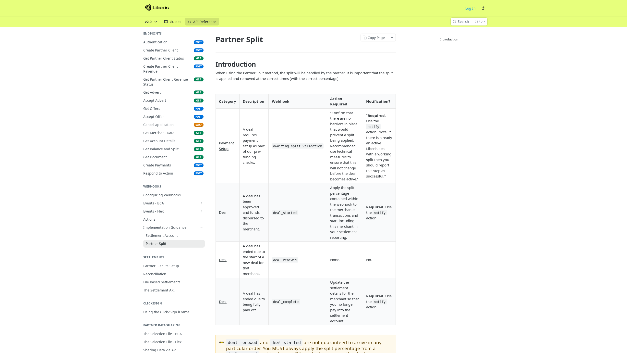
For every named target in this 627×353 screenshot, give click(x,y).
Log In (470, 8)
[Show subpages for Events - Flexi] (202, 211)
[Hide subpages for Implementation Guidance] (202, 227)
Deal (223, 212)
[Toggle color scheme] (483, 8)
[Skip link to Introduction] (212, 64)
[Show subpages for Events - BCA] (202, 203)
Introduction (449, 39)
